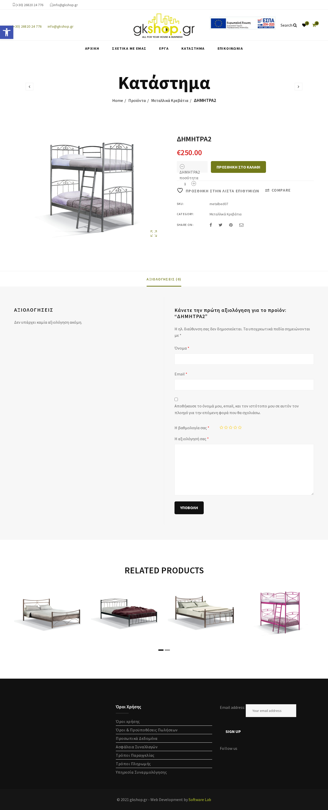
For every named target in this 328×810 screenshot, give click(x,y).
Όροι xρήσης (128, 721)
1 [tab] (160, 650)
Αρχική (92, 48)
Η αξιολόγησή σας (192, 438)
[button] (6, 32)
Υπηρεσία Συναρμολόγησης (141, 772)
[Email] (241, 224)
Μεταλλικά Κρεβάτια (169, 100)
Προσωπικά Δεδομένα (137, 738)
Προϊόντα (137, 100)
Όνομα (182, 348)
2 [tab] (167, 650)
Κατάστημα (193, 48)
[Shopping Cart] (314, 25)
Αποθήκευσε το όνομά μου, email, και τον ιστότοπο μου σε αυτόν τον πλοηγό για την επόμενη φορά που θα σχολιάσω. (237, 409)
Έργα (164, 48)
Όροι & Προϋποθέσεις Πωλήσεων (147, 729)
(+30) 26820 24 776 (29, 5)
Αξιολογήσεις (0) (164, 279)
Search (287, 25)
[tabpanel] (48, 612)
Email (181, 373)
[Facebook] (211, 224)
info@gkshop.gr (65, 5)
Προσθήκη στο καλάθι (238, 167)
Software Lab (200, 799)
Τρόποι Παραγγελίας (135, 755)
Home (117, 100)
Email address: (233, 707)
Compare (281, 190)
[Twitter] (220, 224)
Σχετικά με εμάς (129, 48)
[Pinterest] (231, 224)
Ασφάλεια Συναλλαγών (137, 746)
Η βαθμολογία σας (192, 427)
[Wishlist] (304, 25)
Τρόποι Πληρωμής (133, 763)
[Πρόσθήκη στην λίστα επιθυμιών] (74, 594)
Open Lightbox (86, 187)
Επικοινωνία (230, 48)
